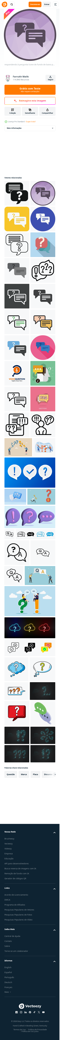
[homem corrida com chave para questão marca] (18, 790)
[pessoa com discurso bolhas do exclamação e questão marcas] (16, 682)
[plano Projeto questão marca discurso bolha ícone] (16, 322)
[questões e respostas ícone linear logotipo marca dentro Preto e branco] (9, 828)
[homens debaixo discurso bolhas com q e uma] (19, 905)
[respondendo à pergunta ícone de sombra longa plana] (16, 527)
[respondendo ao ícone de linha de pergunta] (16, 604)
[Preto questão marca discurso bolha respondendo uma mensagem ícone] (16, 193)
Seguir (50, 79)
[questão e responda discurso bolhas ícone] (16, 656)
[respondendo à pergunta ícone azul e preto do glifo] (16, 502)
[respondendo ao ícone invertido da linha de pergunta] (16, 399)
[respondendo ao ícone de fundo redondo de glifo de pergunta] (16, 244)
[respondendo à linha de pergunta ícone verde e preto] (16, 450)
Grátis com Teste (30, 90)
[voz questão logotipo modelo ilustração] (16, 553)
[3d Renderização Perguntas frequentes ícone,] (15, 773)
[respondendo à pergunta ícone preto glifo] (16, 424)
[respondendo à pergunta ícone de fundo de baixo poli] (16, 219)
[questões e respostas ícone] (40, 880)
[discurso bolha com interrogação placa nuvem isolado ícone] (16, 999)
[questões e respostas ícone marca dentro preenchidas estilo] (16, 857)
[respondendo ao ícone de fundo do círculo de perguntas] (16, 270)
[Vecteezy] (4, 4)
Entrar (46, 4)
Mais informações (14, 128)
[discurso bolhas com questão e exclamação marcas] (16, 373)
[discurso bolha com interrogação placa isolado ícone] (17, 1024)
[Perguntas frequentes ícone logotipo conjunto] (24, 839)
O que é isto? (31, 121)
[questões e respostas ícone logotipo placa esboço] (16, 883)
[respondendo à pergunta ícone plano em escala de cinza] (16, 347)
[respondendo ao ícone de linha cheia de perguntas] (16, 476)
